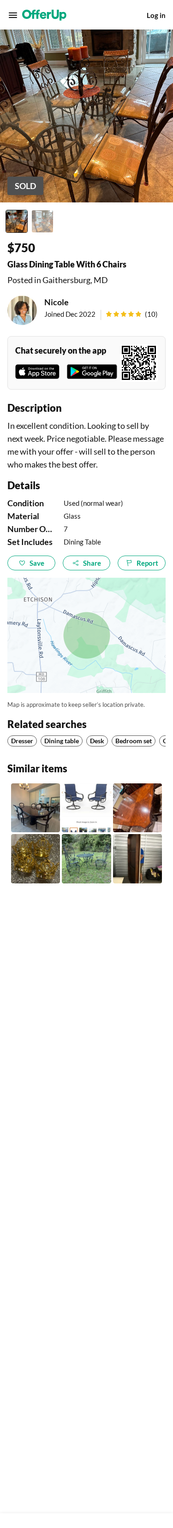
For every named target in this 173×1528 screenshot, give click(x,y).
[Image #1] (17, 221)
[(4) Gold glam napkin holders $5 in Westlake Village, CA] (35, 858)
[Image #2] (42, 221)
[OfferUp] (44, 15)
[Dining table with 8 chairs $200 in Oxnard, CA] (137, 807)
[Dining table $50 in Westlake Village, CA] (35, 807)
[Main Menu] (12, 15)
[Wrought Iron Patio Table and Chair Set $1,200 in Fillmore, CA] (86, 858)
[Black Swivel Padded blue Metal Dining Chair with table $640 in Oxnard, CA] (86, 807)
